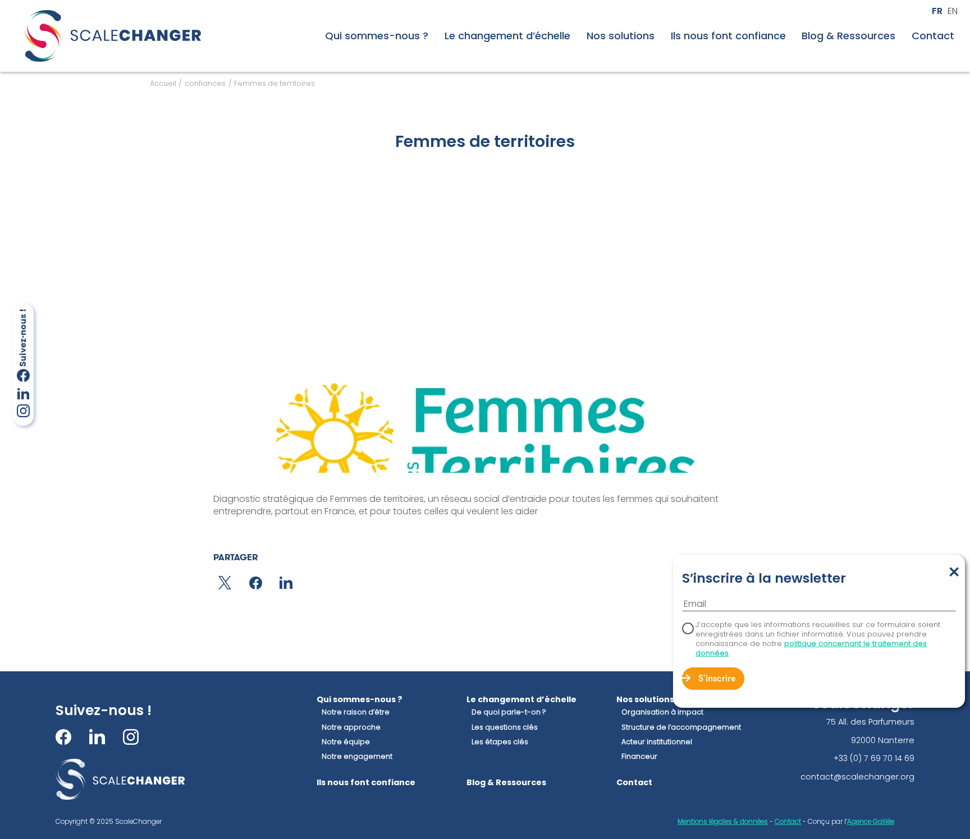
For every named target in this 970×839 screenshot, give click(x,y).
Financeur (639, 756)
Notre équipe (346, 742)
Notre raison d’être (356, 712)
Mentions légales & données (723, 821)
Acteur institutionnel (656, 742)
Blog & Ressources (848, 36)
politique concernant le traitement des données (811, 648)
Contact (933, 36)
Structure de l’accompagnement (681, 727)
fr (937, 11)
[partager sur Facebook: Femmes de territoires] (255, 582)
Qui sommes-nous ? (376, 36)
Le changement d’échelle (507, 36)
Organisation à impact (662, 712)
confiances (205, 83)
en (953, 11)
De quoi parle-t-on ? (509, 712)
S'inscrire (717, 679)
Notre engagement (357, 756)
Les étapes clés (500, 742)
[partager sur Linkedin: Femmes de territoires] (286, 582)
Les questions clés (505, 727)
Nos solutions (621, 36)
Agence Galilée (870, 821)
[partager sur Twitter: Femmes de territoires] (224, 582)
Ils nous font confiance (728, 36)
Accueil (163, 83)
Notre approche (351, 727)
